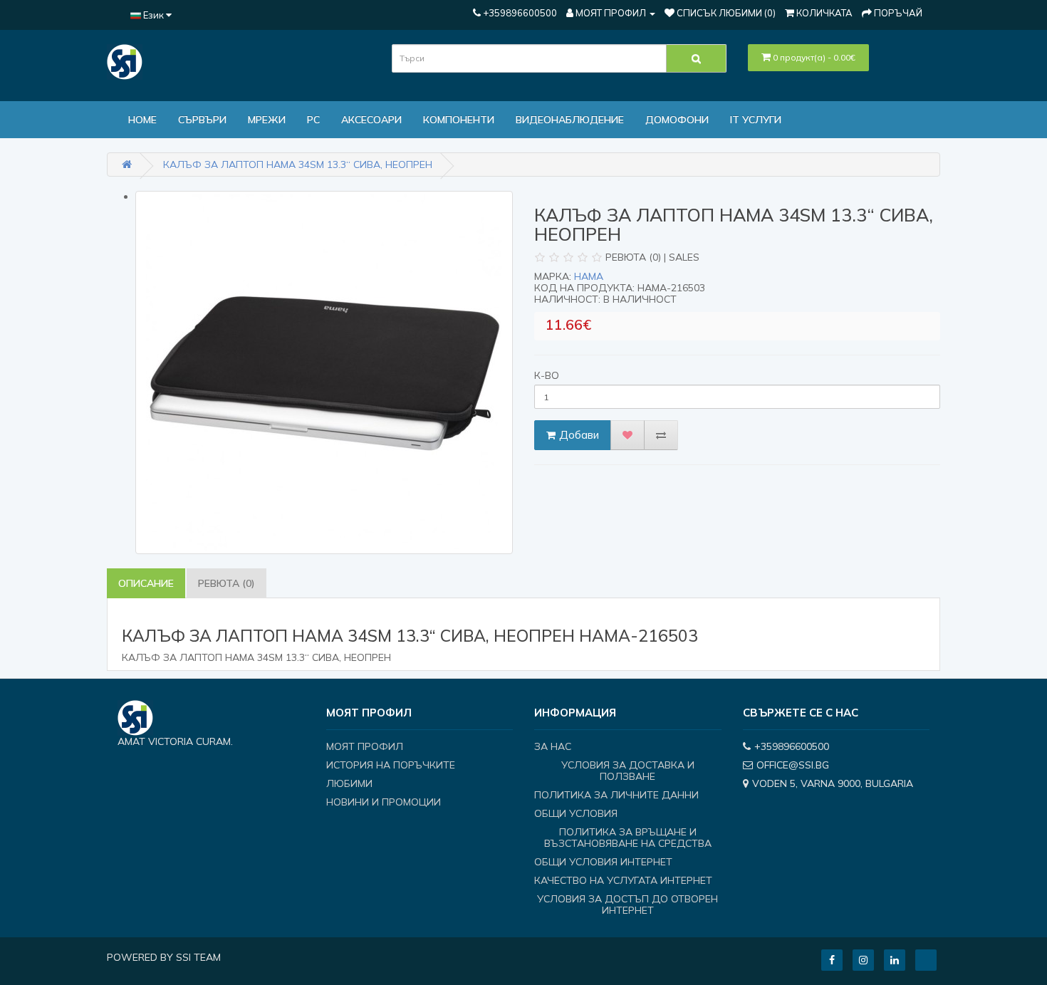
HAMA (588, 276)
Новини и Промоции (383, 802)
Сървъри (202, 119)
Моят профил (364, 746)
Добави (579, 435)
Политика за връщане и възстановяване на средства (628, 837)
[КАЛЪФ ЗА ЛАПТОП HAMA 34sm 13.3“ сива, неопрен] (324, 372)
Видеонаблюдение (570, 119)
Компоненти (458, 119)
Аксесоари (371, 119)
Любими (349, 783)
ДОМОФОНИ (677, 119)
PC (313, 119)
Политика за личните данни (616, 794)
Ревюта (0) (226, 583)
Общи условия (576, 813)
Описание (146, 583)
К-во (546, 375)
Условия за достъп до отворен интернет (627, 904)
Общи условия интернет (603, 861)
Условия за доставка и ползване (627, 771)
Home (142, 119)
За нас (552, 746)
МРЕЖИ (267, 119)
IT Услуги (755, 119)
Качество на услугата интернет (623, 880)
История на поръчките (390, 765)
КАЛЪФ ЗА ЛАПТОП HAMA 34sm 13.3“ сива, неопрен (297, 164)
